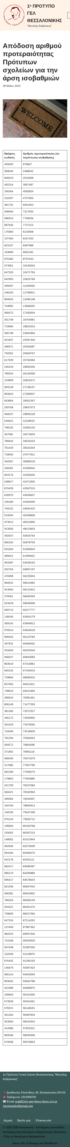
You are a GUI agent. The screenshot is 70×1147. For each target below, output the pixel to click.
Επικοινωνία (43, 1120)
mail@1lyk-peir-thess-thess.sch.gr (36, 1101)
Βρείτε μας (24, 1120)
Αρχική (8, 1120)
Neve (15, 1143)
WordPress (51, 1143)
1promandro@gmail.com (18, 1106)
